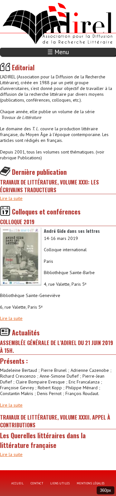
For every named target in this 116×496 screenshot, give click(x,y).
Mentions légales (91, 483)
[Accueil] (36, 3)
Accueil (17, 483)
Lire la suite (11, 198)
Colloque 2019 (17, 222)
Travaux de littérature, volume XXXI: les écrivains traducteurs (49, 186)
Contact (37, 483)
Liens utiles (60, 483)
